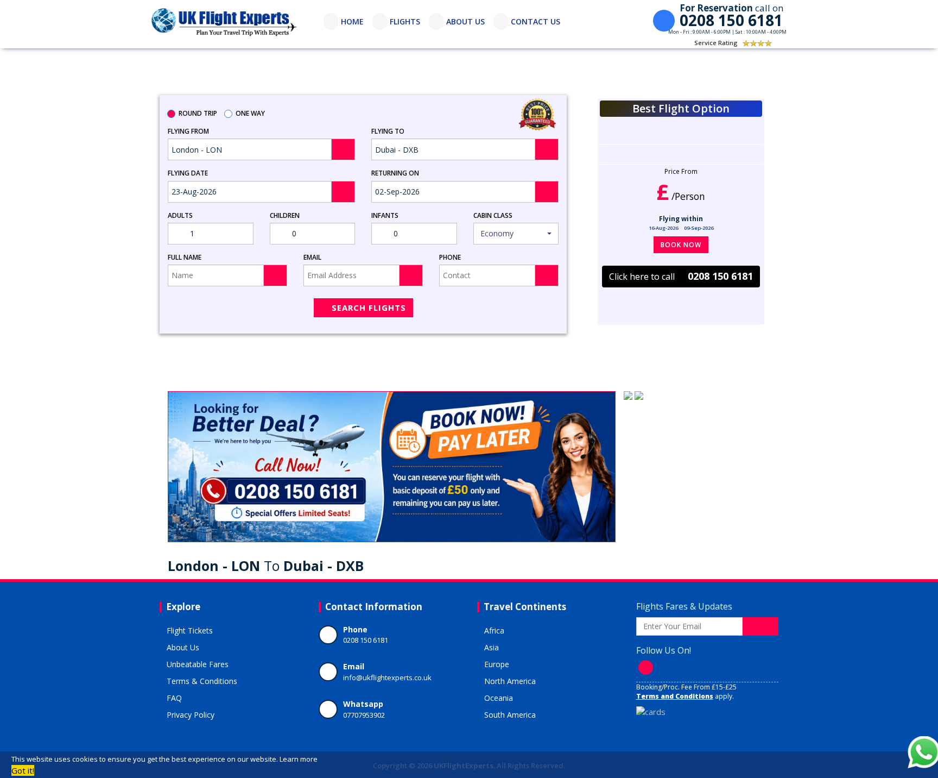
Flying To (387, 131)
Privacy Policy (190, 715)
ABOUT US (465, 21)
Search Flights (369, 307)
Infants (384, 215)
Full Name (184, 257)
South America (510, 715)
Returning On (395, 173)
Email (312, 257)
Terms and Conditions (674, 696)
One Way (250, 113)
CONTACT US (535, 21)
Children (285, 215)
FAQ (174, 698)
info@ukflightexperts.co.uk (387, 677)
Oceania (498, 698)
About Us (183, 647)
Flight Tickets (190, 630)
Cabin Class (492, 215)
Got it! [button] (22, 770)
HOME (352, 21)
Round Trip (198, 113)
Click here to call (681, 276)
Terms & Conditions (202, 681)
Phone (450, 257)
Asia (491, 647)
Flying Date (188, 173)
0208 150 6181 (365, 640)
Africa (494, 630)
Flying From (188, 131)
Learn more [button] (299, 759)
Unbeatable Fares (198, 664)
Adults (180, 215)
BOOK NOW (681, 244)
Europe (496, 664)
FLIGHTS (405, 21)
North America (510, 681)
